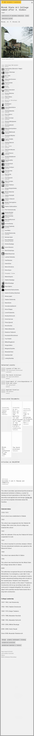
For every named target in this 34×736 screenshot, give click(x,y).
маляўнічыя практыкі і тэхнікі (11, 645)
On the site (28, 497)
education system (7, 18)
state (27, 15)
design (4, 639)
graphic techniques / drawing (16, 639)
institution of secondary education (13, 15)
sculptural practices (8, 642)
